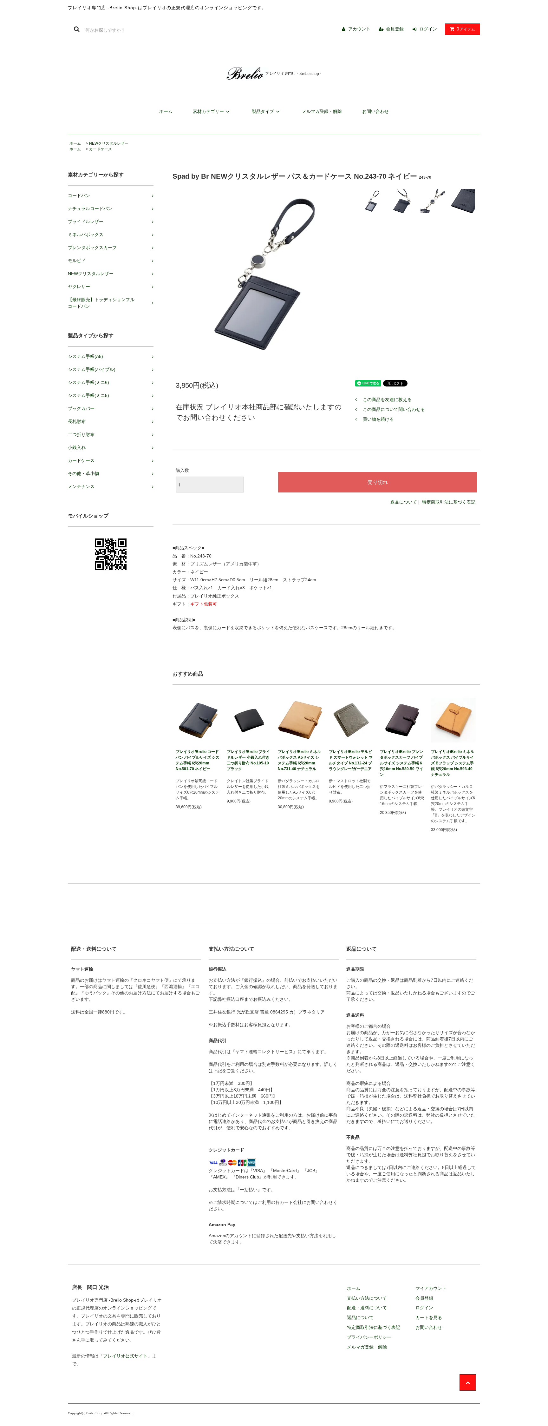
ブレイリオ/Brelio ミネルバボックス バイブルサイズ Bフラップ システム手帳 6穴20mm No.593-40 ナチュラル (452, 763)
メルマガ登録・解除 (322, 111)
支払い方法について (367, 1298)
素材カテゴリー (208, 111)
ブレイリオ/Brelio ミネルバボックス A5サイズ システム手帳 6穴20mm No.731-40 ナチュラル (299, 760)
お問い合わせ (375, 111)
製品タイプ (263, 111)
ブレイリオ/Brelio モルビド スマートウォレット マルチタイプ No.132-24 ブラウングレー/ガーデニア (351, 760)
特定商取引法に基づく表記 (448, 502)
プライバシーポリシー (369, 1337)
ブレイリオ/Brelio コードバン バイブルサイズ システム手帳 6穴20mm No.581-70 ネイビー (197, 760)
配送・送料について (367, 1307)
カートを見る (428, 1317)
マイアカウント (431, 1288)
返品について (403, 502)
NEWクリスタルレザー (108, 143)
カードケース (100, 149)
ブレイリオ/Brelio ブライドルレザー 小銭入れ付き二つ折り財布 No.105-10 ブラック (248, 760)
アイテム (466, 28)
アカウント (359, 28)
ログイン (428, 28)
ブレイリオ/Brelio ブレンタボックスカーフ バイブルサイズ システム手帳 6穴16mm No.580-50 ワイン (401, 763)
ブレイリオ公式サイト (125, 1355)
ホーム (166, 111)
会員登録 (395, 28)
